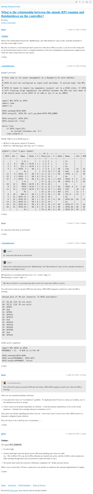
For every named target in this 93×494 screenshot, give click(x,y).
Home (3, 485)
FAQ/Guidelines (24, 485)
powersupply (12, 23)
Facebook (79, 1)
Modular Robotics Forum (10, 6)
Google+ (90, 1)
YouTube (86, 1)
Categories (12, 485)
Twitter (76, 1)
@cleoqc (5, 36)
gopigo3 (4, 23)
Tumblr (83, 1)
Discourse (14, 490)
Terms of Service (39, 485)
